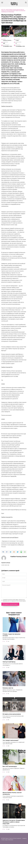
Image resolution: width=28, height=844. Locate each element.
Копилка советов (8, 688)
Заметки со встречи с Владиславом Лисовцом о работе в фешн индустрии (14, 822)
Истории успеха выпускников (12, 714)
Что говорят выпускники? (10, 740)
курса (3, 419)
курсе (3, 383)
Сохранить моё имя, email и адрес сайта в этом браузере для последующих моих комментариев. (14, 600)
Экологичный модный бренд (9, 537)
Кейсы (4, 34)
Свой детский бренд (9, 661)
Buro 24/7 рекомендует (10, 766)
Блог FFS (3, 9)
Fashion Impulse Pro (7, 106)
